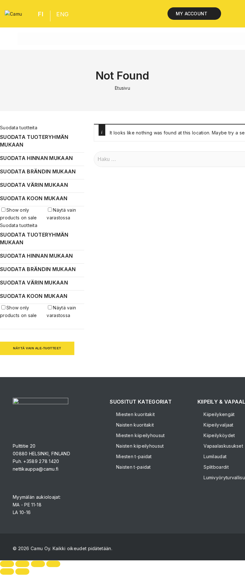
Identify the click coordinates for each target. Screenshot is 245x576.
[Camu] (13, 14)
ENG (62, 14)
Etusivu (122, 88)
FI (40, 14)
